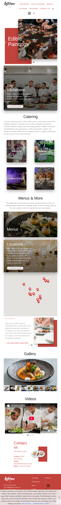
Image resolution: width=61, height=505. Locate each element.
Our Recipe (24, 4)
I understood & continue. (41, 503)
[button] (8, 42)
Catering (23, 8)
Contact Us (45, 8)
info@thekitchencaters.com (23, 464)
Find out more (15, 106)
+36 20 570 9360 (24, 466)
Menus (50, 4)
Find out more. (26, 503)
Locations (33, 8)
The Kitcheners (38, 4)
